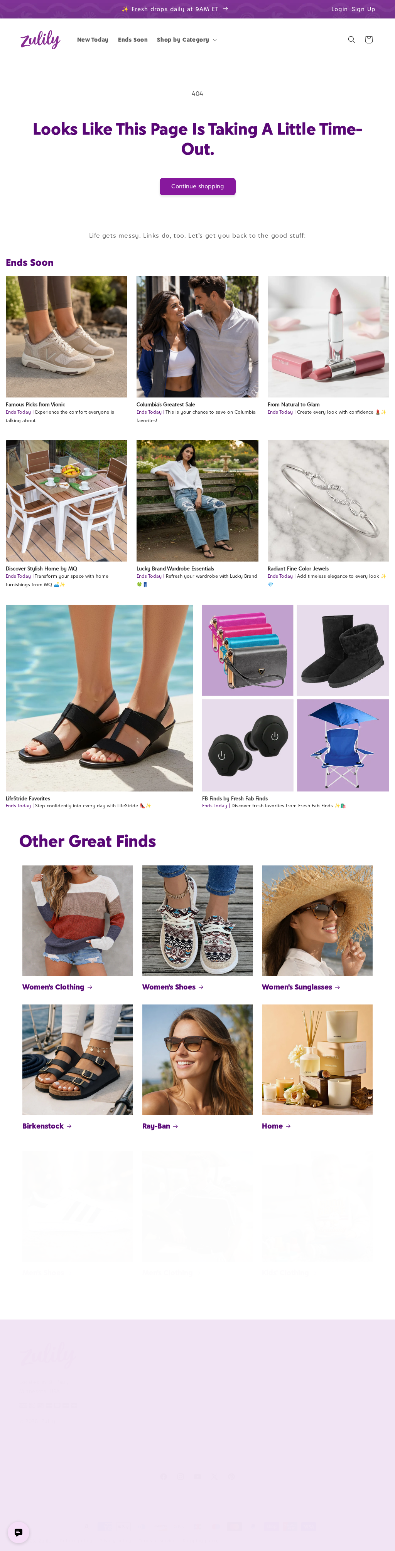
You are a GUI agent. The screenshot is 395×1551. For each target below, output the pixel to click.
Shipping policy (201, 1540)
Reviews (320, 1384)
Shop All (320, 1397)
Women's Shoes (169, 987)
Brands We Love (330, 1371)
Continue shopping (197, 186)
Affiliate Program (258, 1371)
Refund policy (76, 1540)
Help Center (181, 1371)
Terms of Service (113, 1406)
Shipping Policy (184, 1432)
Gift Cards (323, 1410)
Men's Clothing (167, 1272)
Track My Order (185, 1397)
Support (178, 1353)
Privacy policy (116, 1540)
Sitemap (102, 1432)
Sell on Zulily (253, 1384)
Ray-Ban (156, 1126)
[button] (186, 40)
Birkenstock (43, 1126)
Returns (175, 1445)
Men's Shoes (43, 1272)
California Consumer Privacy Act (118, 1388)
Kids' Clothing (285, 1272)
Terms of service (157, 1540)
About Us (107, 1353)
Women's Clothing (53, 987)
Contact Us (179, 1384)
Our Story (104, 1371)
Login (339, 9)
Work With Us (260, 1353)
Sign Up (364, 9)
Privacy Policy (109, 1419)
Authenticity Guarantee (181, 1414)
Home (272, 1126)
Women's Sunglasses (297, 987)
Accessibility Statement (195, 1457)
